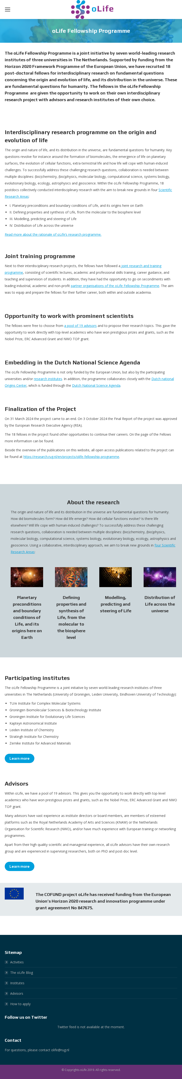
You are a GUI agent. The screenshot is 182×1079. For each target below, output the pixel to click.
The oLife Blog (21, 972)
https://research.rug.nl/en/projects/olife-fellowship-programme (71, 456)
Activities (17, 962)
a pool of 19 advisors (80, 325)
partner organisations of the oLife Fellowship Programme (115, 285)
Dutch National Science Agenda (96, 385)
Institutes (17, 983)
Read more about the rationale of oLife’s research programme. (53, 234)
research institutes (48, 379)
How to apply (20, 1004)
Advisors (16, 993)
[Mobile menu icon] (7, 9)
